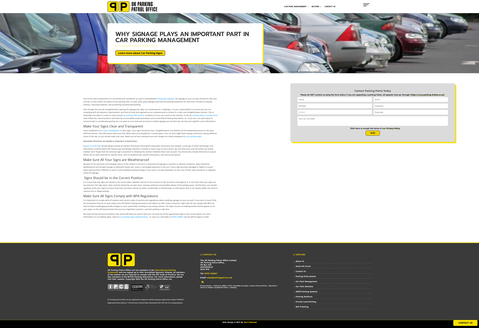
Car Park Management (295, 7)
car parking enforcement (133, 115)
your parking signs (194, 136)
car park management (110, 130)
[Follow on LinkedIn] (202, 282)
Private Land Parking (306, 302)
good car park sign (93, 146)
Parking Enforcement (306, 276)
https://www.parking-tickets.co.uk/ (428, 95)
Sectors (315, 7)
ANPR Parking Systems (306, 291)
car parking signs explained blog (134, 217)
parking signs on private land (205, 115)
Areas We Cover (303, 266)
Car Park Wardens (304, 286)
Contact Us (329, 7)
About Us (300, 261)
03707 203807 (177, 217)
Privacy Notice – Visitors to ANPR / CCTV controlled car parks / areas (227, 286)
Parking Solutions (304, 296)
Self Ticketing (302, 307)
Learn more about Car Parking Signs (140, 53)
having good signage (165, 98)
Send (372, 133)
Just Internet (250, 322)
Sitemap (233, 287)
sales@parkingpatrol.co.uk (219, 277)
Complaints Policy (221, 287)
